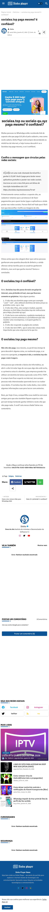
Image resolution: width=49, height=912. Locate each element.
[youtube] (29, 536)
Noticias (16, 12)
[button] (40, 3)
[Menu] (3, 3)
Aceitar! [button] (7, 907)
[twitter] (24, 536)
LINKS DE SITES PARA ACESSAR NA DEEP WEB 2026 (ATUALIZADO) (29, 765)
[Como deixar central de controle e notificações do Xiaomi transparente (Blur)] (6, 790)
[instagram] (20, 536)
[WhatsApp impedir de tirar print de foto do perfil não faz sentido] (6, 802)
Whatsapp (40, 482)
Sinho (23, 526)
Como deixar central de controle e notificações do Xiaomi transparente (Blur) (30, 788)
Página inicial (6, 12)
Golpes (11, 476)
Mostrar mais (42, 545)
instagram (38, 707)
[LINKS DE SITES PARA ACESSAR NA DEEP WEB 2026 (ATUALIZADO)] (6, 767)
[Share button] (13, 488)
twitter (14, 713)
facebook (14, 707)
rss (38, 713)
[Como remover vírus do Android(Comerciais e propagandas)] (6, 779)
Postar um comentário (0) (24, 634)
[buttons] (18, 888)
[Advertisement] (24, 62)
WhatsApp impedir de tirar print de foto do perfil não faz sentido (30, 800)
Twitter (30, 482)
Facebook (17, 482)
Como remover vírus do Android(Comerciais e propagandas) (28, 777)
